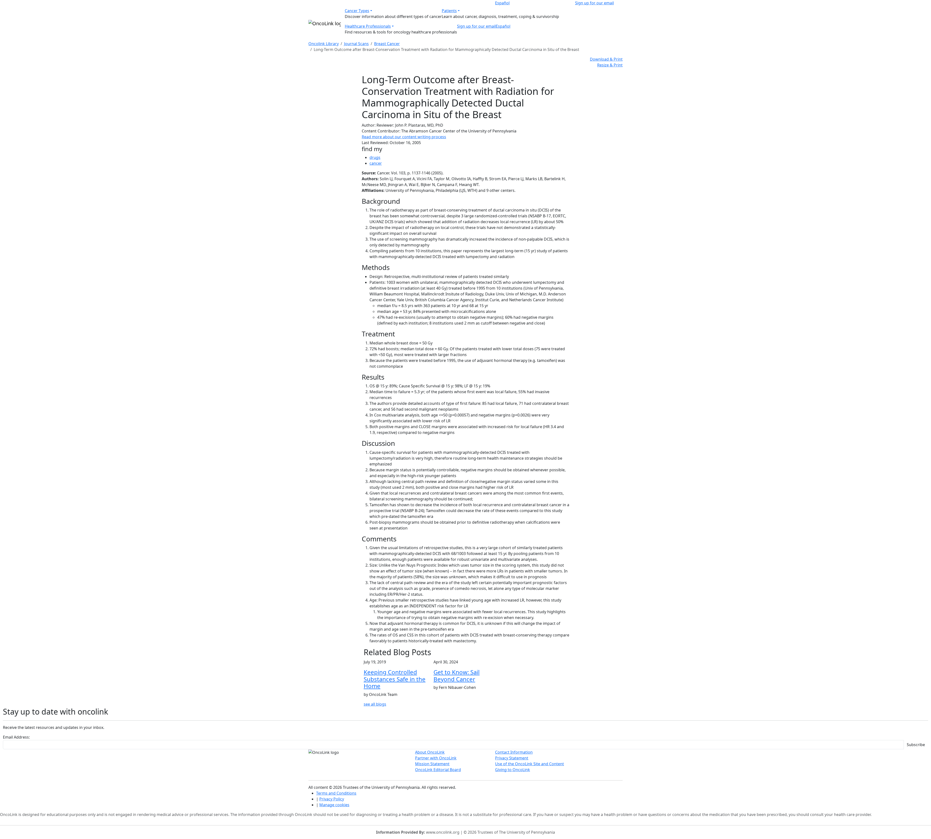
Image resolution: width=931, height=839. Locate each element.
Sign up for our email (594, 3)
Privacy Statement (511, 758)
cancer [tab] (375, 163)
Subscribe (916, 744)
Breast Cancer (387, 43)
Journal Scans (356, 43)
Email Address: (16, 737)
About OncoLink (430, 752)
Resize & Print (610, 65)
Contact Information (514, 752)
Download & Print (606, 59)
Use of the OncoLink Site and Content (529, 763)
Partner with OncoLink (436, 758)
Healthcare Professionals (368, 26)
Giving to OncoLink (512, 769)
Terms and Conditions (336, 793)
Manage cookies (334, 804)
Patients (449, 10)
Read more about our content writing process (404, 136)
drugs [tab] (374, 157)
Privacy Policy (331, 799)
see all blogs (375, 704)
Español (502, 3)
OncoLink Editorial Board (438, 769)
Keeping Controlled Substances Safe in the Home (394, 679)
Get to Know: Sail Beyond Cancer (456, 675)
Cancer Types (357, 10)
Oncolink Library (323, 43)
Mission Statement (432, 763)
